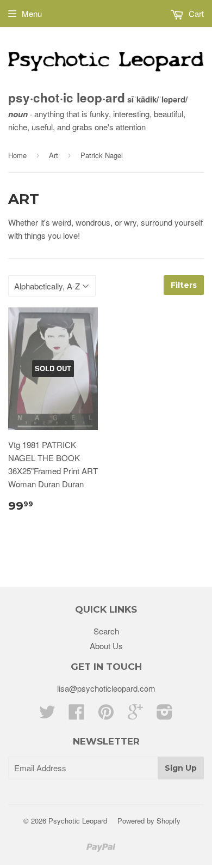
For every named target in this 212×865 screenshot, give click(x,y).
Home (17, 155)
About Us (106, 645)
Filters (184, 285)
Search (106, 631)
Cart (195, 13)
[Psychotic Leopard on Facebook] (76, 715)
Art (53, 155)
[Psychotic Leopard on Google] (135, 715)
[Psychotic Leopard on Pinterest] (106, 715)
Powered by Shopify (148, 820)
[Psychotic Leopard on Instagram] (165, 715)
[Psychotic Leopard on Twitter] (47, 715)
